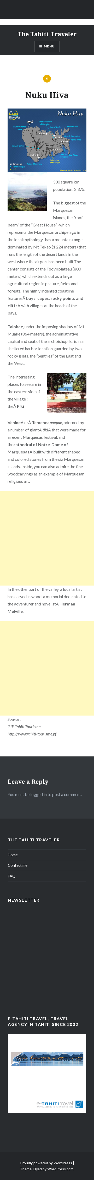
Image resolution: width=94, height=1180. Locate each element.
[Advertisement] (47, 538)
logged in (38, 794)
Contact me (17, 865)
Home (13, 855)
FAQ (11, 876)
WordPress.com (60, 1169)
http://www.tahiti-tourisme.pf (32, 733)
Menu (49, 46)
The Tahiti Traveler (47, 34)
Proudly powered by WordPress (46, 1163)
